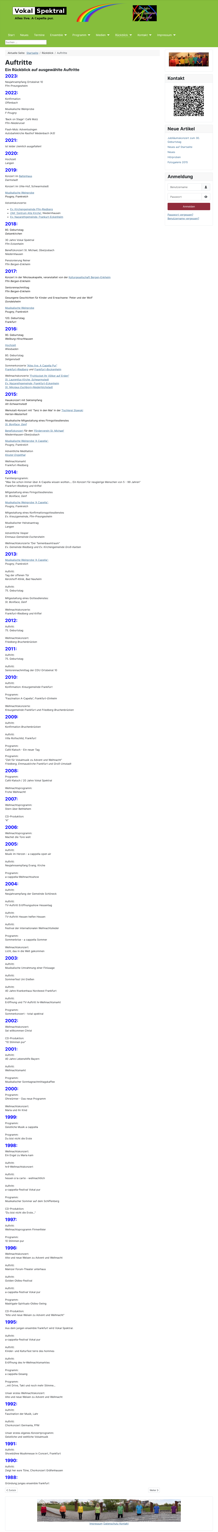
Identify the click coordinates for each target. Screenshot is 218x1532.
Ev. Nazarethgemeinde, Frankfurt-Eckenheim (32, 383)
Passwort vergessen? (180, 214)
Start (11, 35)
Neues (24, 35)
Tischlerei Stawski (72, 410)
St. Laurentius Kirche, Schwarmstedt (27, 379)
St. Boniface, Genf (16, 424)
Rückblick (121, 35)
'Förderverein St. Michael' (49, 430)
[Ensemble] (65, 35)
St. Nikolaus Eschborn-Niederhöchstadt (29, 387)
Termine (39, 35)
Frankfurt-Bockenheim (47, 369)
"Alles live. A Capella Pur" (42, 365)
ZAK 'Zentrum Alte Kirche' (25, 213)
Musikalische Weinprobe (19, 192)
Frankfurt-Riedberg (16, 369)
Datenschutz (111, 1523)
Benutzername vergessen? (183, 218)
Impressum (164, 35)
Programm (79, 35)
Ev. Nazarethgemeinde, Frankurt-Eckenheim (36, 216)
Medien (101, 35)
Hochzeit (10, 345)
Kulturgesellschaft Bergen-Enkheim (90, 277)
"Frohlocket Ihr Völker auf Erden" (49, 375)
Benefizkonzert (14, 430)
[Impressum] (174, 35)
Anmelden (189, 206)
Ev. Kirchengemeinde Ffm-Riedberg (31, 209)
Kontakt (143, 35)
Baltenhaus (25, 176)
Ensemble (56, 35)
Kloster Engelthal (15, 454)
